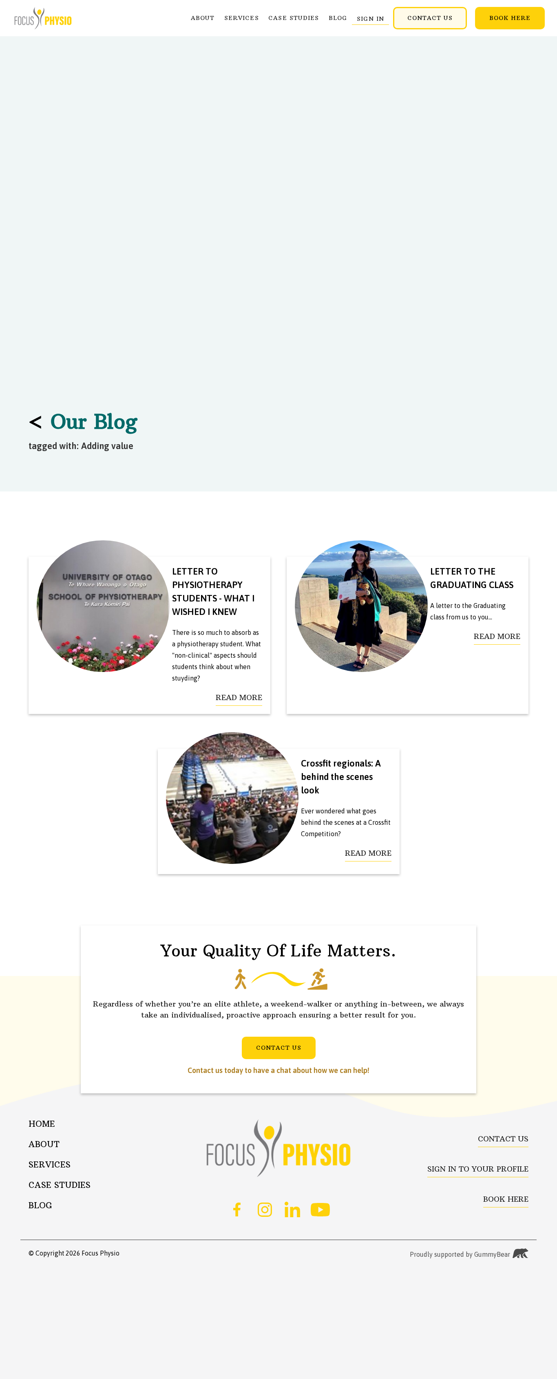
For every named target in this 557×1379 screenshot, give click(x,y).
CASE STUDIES (293, 18)
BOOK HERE (509, 18)
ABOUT (203, 18)
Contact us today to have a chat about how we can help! (278, 1070)
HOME (42, 1123)
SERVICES (241, 18)
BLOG (338, 18)
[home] (42, 18)
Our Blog (83, 421)
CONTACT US (430, 18)
